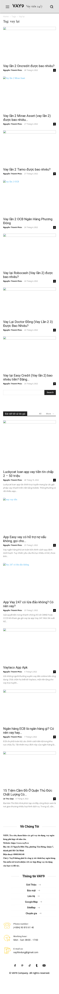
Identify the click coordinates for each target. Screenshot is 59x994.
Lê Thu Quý (8, 798)
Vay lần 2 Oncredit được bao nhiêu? (28, 66)
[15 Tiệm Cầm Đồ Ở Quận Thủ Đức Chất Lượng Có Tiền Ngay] (29, 769)
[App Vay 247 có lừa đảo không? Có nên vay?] (29, 580)
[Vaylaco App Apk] (29, 645)
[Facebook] (15, 966)
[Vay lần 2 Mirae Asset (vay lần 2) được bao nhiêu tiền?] (29, 94)
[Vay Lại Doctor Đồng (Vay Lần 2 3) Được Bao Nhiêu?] (29, 302)
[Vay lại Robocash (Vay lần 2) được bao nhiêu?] (29, 251)
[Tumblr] (37, 966)
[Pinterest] (22, 966)
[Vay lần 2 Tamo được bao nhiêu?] (29, 147)
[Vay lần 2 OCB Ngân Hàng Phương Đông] (29, 197)
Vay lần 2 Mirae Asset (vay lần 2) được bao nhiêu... (27, 118)
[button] (51, 6)
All (40, 414)
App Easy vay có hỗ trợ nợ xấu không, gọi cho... (24, 539)
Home (6, 16)
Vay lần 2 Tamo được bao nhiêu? (27, 169)
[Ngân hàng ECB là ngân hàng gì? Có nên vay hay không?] (29, 707)
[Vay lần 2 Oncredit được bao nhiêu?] (29, 44)
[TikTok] (29, 966)
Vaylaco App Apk (15, 667)
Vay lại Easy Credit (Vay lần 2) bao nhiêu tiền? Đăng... (28, 377)
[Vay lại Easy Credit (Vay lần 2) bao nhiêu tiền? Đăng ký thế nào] (29, 354)
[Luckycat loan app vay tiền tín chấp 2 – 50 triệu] (29, 444)
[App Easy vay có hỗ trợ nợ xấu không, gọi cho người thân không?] (29, 515)
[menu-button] (7, 6)
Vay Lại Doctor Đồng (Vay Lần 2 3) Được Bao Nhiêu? (28, 324)
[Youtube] (44, 966)
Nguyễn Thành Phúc (12, 70)
